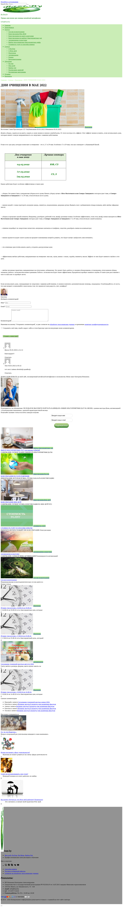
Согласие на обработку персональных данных (21, 873)
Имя (3, 303)
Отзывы (7, 74)
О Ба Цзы (11, 49)
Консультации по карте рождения (21, 36)
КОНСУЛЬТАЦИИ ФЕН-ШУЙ (11, 502)
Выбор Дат (29, 855)
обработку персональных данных (62, 324)
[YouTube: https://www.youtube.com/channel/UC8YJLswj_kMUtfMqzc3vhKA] (18, 865)
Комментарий (6, 321)
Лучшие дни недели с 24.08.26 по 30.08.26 (16, 608)
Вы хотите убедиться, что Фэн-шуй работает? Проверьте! (22, 800)
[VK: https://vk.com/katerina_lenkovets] (15, 865)
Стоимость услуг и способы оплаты (21, 44)
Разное (10, 57)
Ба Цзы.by (4, 14)
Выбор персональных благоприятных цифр (24, 42)
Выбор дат (12, 68)
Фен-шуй (8, 855)
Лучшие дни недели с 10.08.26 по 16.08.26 (16, 692)
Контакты (8, 76)
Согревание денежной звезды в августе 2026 (17, 664)
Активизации (13, 55)
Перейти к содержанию (9, 2)
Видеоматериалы (14, 59)
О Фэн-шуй (12, 51)
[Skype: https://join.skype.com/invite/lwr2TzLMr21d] (12, 865)
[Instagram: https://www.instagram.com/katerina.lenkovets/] (6, 865)
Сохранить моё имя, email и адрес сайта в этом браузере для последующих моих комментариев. (38, 328)
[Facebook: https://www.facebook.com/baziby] (9, 865)
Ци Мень (21, 855)
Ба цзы (10, 63)
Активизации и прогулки (17, 40)
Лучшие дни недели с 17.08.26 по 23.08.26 (16, 636)
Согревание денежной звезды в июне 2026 (34, 702)
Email (3, 306)
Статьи (7, 47)
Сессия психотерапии (16, 32)
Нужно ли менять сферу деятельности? (15, 752)
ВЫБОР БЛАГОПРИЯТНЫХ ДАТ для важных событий (20, 450)
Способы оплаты (11, 869)
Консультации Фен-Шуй (17, 34)
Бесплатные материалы (17, 72)
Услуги (7, 30)
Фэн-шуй (11, 66)
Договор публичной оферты (15, 871)
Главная (7, 25)
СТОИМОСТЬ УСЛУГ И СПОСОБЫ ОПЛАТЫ (16, 528)
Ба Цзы (14, 855)
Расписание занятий (15, 70)
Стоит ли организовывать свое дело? (14, 774)
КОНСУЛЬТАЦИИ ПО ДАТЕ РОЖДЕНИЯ (15, 476)
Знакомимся (9, 27)
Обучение (8, 61)
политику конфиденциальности (96, 324)
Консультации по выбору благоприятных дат (25, 38)
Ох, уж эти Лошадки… (9, 732)
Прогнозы (12, 53)
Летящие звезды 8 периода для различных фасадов (37, 704)
